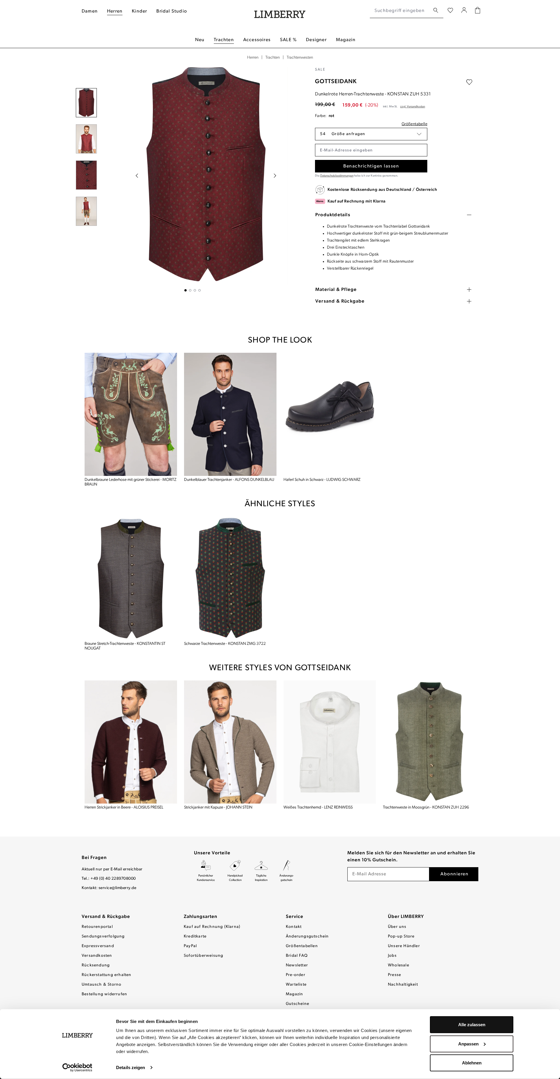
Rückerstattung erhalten (107, 975)
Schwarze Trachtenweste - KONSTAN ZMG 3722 (225, 644)
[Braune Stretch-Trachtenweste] (131, 578)
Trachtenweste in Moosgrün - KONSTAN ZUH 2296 (426, 807)
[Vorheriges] (137, 175)
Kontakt (294, 927)
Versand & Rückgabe (106, 916)
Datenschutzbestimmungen (337, 175)
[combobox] (400, 10)
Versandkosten (97, 956)
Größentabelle (414, 124)
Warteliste (296, 984)
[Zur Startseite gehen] (280, 11)
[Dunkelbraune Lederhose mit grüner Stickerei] (131, 414)
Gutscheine (297, 1004)
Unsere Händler (404, 946)
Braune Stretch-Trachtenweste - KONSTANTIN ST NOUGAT (125, 646)
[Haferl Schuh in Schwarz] (330, 414)
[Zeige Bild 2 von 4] (190, 290)
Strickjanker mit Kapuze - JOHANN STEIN (218, 807)
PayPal (190, 946)
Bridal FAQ (297, 956)
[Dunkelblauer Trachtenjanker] (230, 414)
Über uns (397, 927)
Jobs (392, 956)
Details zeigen (130, 1067)
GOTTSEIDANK (336, 82)
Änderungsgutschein (307, 936)
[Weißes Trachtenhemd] (330, 742)
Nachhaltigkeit (403, 984)
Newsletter (297, 965)
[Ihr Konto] (464, 11)
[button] (371, 134)
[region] (192, 179)
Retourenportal (97, 927)
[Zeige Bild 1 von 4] (185, 290)
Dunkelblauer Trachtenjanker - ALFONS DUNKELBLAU (229, 480)
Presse (394, 975)
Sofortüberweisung (203, 956)
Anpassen (468, 1043)
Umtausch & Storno (101, 984)
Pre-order (295, 975)
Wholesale (398, 965)
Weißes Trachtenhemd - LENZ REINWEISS (318, 807)
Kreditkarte (195, 936)
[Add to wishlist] (469, 82)
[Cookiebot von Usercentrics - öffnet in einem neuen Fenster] (77, 1067)
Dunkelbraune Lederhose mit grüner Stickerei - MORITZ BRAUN (130, 482)
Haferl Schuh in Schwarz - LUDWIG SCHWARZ (322, 480)
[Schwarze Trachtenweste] (230, 578)
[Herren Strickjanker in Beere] (131, 742)
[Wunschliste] (450, 11)
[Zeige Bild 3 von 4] (195, 290)
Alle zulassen (471, 1024)
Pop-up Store (401, 936)
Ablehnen (472, 1062)
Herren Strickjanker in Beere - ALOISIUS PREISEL (124, 807)
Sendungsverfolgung (103, 936)
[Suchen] (436, 10)
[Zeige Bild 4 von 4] (199, 290)
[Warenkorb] (477, 11)
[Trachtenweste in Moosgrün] (429, 742)
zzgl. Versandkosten (412, 106)
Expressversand (98, 946)
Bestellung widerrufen (104, 994)
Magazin (294, 994)
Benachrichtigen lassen (371, 166)
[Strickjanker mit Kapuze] (230, 742)
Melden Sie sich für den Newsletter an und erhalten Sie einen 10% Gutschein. (411, 856)
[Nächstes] (275, 175)
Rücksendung (96, 965)
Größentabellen (302, 946)
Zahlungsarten (200, 916)
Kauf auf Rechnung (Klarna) (212, 927)
